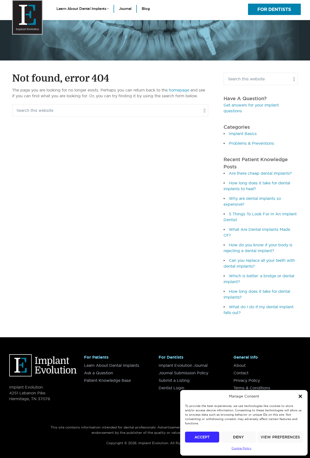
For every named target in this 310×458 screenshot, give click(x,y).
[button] (300, 396)
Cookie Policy (241, 448)
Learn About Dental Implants (111, 365)
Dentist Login (171, 388)
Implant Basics (243, 133)
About (239, 365)
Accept (202, 437)
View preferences (280, 437)
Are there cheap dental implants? (260, 173)
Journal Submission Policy (183, 373)
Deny (238, 437)
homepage (179, 90)
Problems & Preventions (251, 143)
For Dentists (274, 9)
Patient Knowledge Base (107, 380)
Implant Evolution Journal (183, 365)
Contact (240, 373)
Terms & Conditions (251, 388)
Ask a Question (98, 373)
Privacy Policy (246, 380)
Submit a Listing (174, 380)
